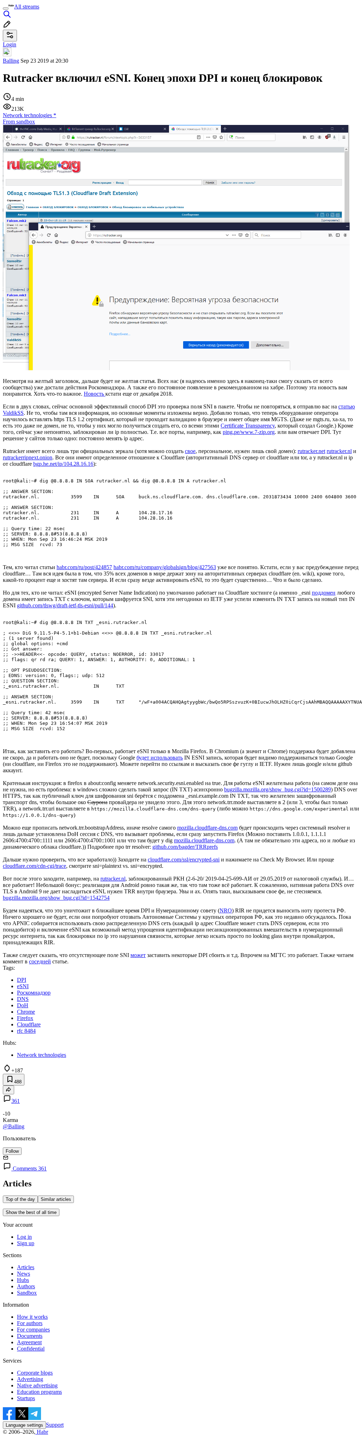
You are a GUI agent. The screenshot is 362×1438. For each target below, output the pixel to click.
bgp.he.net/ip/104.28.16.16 (63, 464)
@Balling (13, 1126)
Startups (26, 1398)
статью (346, 406)
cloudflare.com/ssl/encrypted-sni (184, 860)
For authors (29, 1323)
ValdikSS (13, 413)
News (23, 1274)
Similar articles (56, 1199)
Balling (11, 61)
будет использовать (159, 758)
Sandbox (27, 1293)
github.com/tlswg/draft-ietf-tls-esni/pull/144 (65, 605)
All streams (26, 7)
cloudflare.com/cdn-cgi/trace (34, 866)
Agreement (29, 1342)
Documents (29, 1336)
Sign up (25, 1243)
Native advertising (37, 1385)
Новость (94, 394)
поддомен (323, 593)
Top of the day (20, 1199)
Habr (41, 1432)
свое (190, 451)
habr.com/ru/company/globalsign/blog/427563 (164, 567)
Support (55, 1425)
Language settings (24, 1425)
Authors (26, 1286)
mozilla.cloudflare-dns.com (207, 828)
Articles (25, 1267)
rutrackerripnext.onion (27, 457)
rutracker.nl (339, 451)
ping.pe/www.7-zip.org (249, 432)
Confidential (31, 1349)
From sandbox (19, 122)
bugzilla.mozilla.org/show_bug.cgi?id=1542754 (56, 898)
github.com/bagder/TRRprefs (185, 847)
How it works (32, 1317)
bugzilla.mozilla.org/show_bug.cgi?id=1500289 (277, 789)
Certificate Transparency (248, 426)
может (138, 955)
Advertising (30, 1379)
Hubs (23, 1280)
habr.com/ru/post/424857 (84, 567)
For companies (33, 1330)
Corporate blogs (35, 1373)
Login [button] (9, 44)
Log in (24, 1237)
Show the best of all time (31, 1212)
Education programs (39, 1392)
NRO (226, 910)
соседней (40, 961)
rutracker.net (311, 451)
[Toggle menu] (5, 8)
